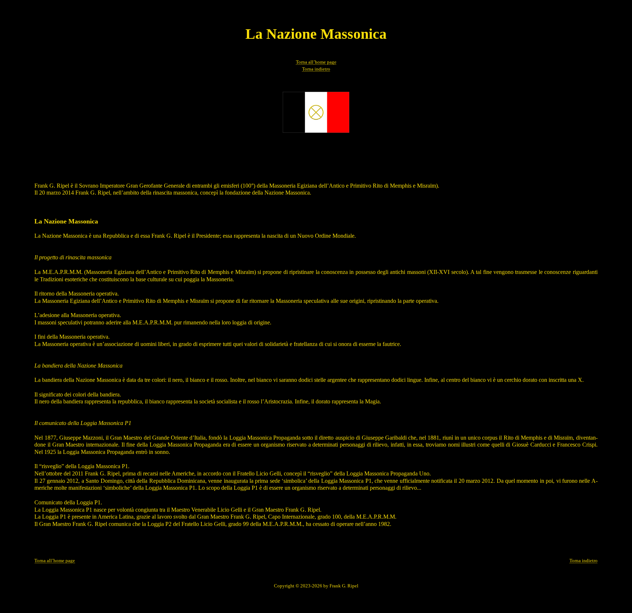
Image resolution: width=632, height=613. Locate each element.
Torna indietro (316, 69)
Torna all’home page (316, 62)
